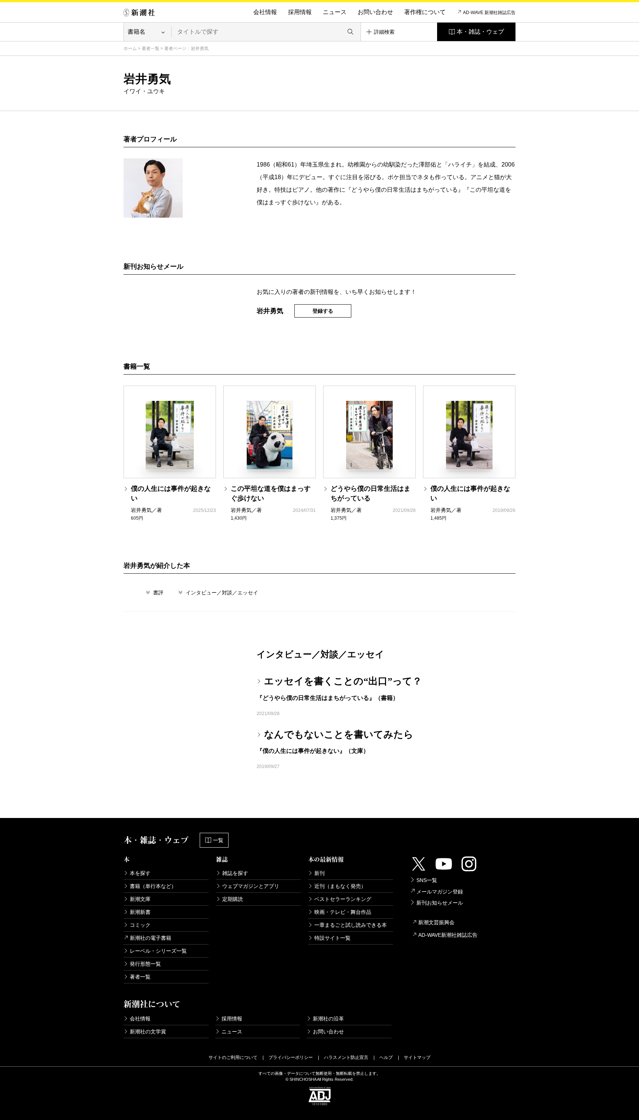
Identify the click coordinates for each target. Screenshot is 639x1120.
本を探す (140, 873)
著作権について (425, 12)
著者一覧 (150, 48)
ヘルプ (386, 1057)
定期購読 (232, 899)
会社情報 (265, 12)
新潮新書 (140, 912)
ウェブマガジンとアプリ (250, 886)
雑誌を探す (235, 873)
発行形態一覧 (145, 964)
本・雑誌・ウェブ (480, 31)
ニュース (334, 12)
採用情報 (300, 12)
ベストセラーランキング (342, 899)
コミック (140, 925)
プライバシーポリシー (290, 1057)
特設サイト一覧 (332, 938)
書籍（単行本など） (153, 886)
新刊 (319, 873)
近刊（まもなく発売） (340, 886)
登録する (322, 311)
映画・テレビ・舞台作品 (342, 912)
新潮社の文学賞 (148, 1032)
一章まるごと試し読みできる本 (350, 925)
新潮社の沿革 (328, 1019)
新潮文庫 (140, 899)
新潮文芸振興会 (436, 922)
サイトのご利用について (233, 1057)
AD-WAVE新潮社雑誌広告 (447, 935)
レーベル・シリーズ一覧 (158, 951)
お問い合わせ (375, 12)
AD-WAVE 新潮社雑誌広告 (489, 12)
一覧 (218, 840)
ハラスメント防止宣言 (346, 1057)
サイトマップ (417, 1057)
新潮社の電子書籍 (150, 938)
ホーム (130, 48)
